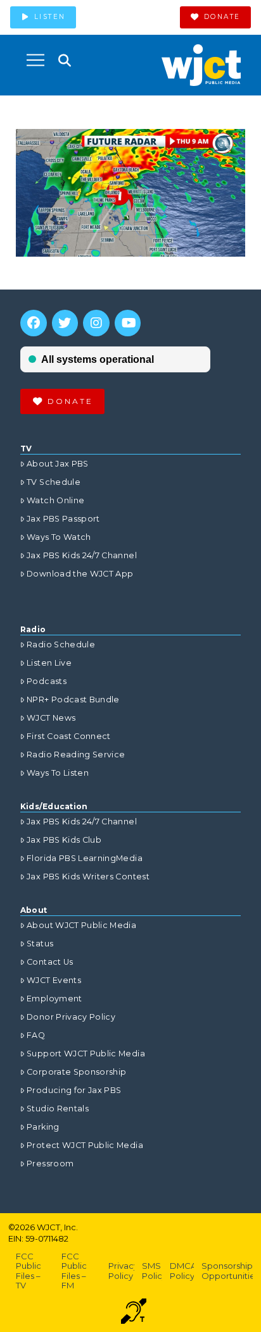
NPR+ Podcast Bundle (73, 699)
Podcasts (47, 681)
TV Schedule (53, 482)
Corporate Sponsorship (76, 1072)
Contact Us (50, 962)
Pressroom (50, 1163)
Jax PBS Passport (63, 518)
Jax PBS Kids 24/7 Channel (82, 555)
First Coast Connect (69, 736)
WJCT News (51, 718)
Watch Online (55, 500)
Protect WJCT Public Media (85, 1145)
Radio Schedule (61, 644)
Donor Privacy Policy (71, 1017)
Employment (54, 998)
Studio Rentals (58, 1108)
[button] (35, 60)
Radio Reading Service (76, 754)
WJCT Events (54, 980)
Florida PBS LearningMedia (85, 858)
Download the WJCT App (80, 573)
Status (40, 943)
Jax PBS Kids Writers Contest (88, 876)
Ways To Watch (59, 537)
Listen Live (49, 663)
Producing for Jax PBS (74, 1090)
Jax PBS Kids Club (64, 840)
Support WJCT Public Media (86, 1053)
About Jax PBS (58, 463)
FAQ (36, 1035)
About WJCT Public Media (81, 925)
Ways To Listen (58, 773)
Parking (43, 1127)
